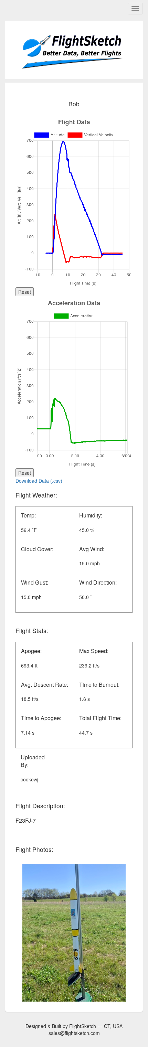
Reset (24, 291)
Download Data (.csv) (38, 480)
